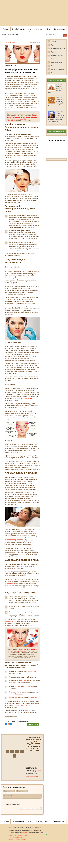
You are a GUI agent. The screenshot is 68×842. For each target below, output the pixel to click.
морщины (28, 398)
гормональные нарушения (13, 539)
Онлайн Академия (18, 29)
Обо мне (39, 29)
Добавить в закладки (33, 725)
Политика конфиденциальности (18, 835)
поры (18, 686)
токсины (18, 155)
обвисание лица (10, 583)
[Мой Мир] (11, 724)
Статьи (30, 29)
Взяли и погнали (56, 66)
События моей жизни (58, 69)
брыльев (13, 682)
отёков (32, 671)
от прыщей (29, 686)
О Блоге (48, 29)
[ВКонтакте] (6, 724)
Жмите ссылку (25, 705)
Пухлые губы (13, 697)
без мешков (19, 694)
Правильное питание (58, 45)
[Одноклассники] (9, 724)
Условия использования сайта (17, 839)
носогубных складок (22, 681)
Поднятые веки (14, 692)
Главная (6, 29)
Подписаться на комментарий (12, 804)
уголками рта (32, 697)
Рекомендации (59, 29)
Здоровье (54, 41)
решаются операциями (24, 194)
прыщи (7, 358)
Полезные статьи (57, 73)
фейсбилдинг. (9, 621)
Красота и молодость (34, 42)
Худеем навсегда (57, 52)
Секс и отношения (57, 62)
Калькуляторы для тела (57, 57)
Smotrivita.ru (24, 832)
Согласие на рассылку (15, 837)
